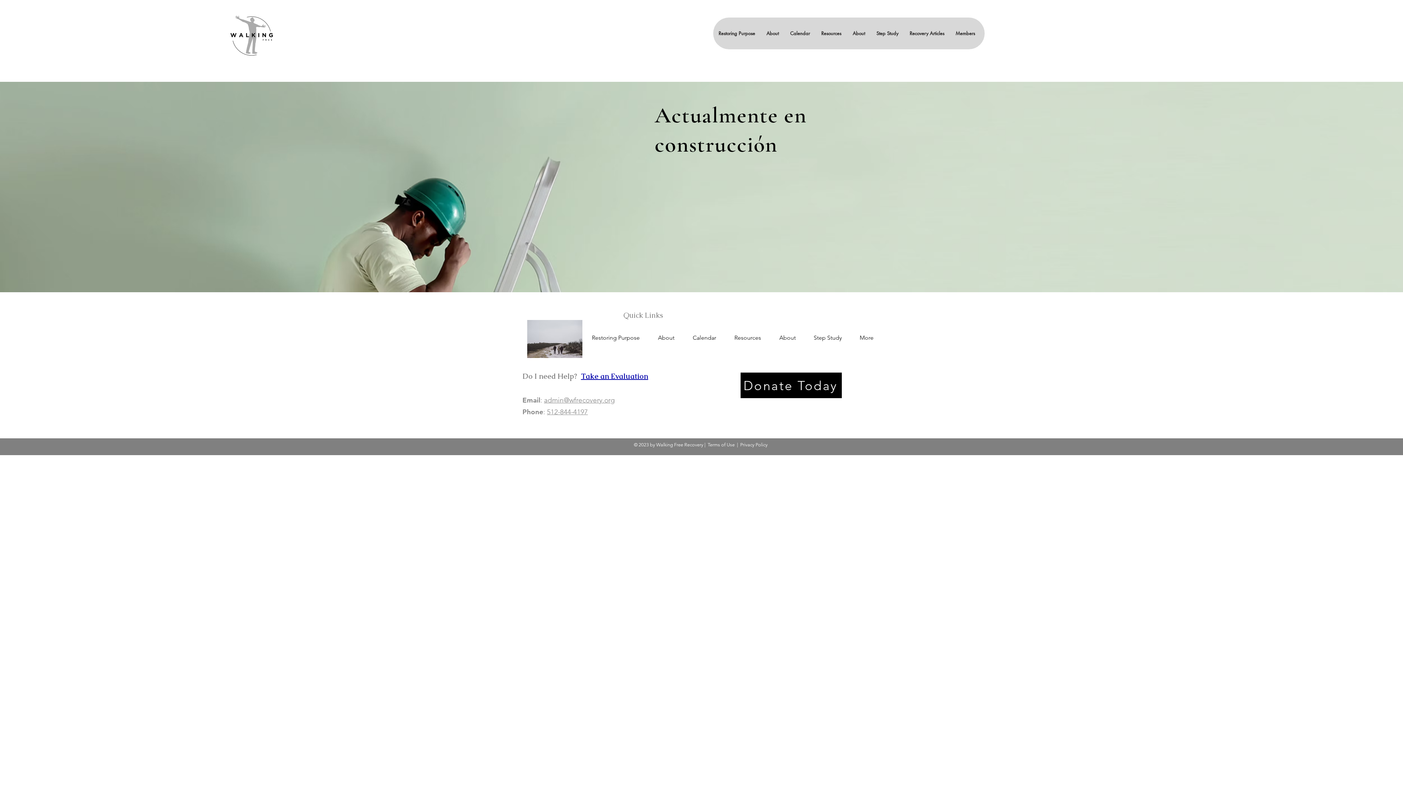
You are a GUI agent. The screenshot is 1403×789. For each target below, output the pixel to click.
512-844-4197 (567, 412)
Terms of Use (721, 444)
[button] (772, 33)
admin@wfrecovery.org (579, 400)
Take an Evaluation (614, 376)
